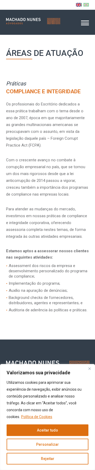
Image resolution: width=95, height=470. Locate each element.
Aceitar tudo (47, 430)
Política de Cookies (36, 417)
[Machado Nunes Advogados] (33, 21)
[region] (47, 417)
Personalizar (47, 444)
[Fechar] (89, 368)
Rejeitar (47, 459)
